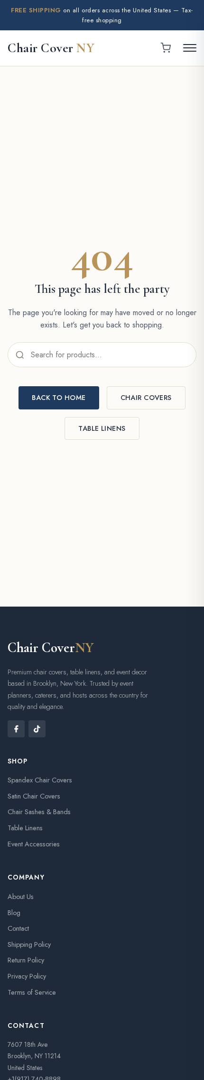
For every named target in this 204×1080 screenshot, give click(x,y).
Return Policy (26, 960)
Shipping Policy (29, 944)
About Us (21, 896)
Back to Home (58, 397)
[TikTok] (37, 728)
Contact (18, 928)
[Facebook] (16, 728)
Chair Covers (146, 397)
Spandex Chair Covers (40, 780)
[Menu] (189, 48)
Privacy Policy (27, 976)
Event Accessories (34, 844)
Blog (14, 912)
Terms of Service (32, 992)
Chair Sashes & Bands (39, 812)
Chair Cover (51, 48)
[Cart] (166, 48)
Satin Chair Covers (34, 796)
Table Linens (101, 428)
